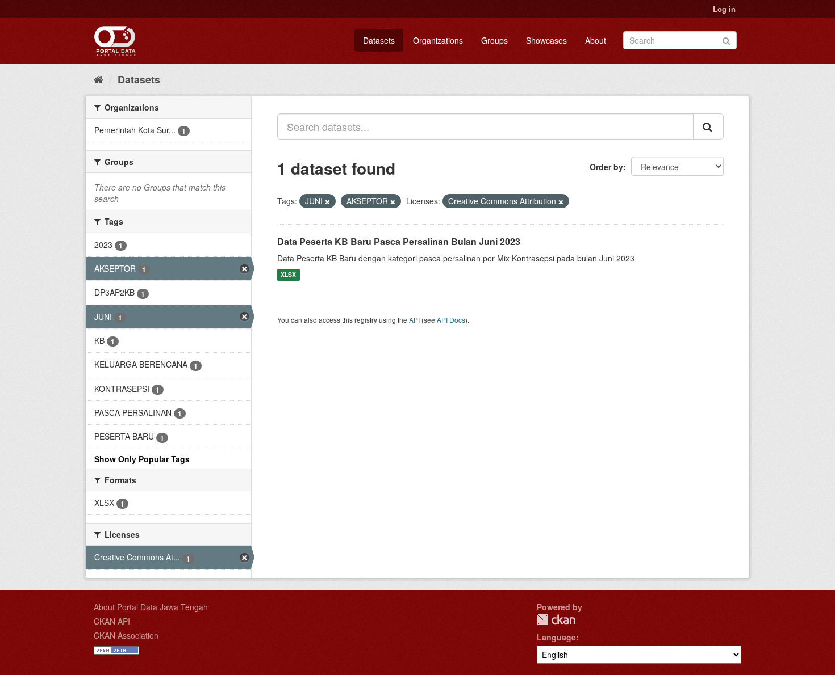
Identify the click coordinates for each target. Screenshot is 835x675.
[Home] (98, 78)
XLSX (288, 275)
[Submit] (726, 39)
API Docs (451, 319)
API (414, 319)
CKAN (556, 620)
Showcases (546, 40)
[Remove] (327, 201)
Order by (606, 166)
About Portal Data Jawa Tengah (151, 607)
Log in (724, 8)
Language (556, 637)
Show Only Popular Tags (142, 459)
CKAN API (112, 621)
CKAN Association (126, 635)
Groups (494, 40)
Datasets (379, 40)
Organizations (438, 40)
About (595, 40)
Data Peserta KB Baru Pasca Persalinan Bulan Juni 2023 (398, 241)
